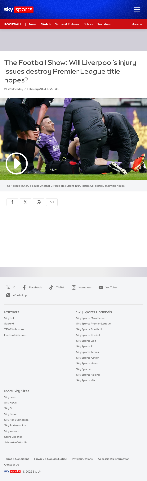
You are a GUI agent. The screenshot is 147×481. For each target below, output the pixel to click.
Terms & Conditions (16, 459)
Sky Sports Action (87, 357)
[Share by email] (52, 202)
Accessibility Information (113, 459)
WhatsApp (20, 295)
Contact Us (11, 464)
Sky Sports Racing (88, 374)
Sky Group (10, 414)
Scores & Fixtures (67, 24)
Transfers (104, 24)
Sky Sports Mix (85, 380)
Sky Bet (9, 318)
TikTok (60, 287)
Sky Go (8, 408)
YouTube (111, 287)
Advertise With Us (15, 442)
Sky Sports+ (83, 369)
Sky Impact (11, 431)
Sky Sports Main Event (90, 318)
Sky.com (10, 397)
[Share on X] (25, 202)
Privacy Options (82, 459)
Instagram (84, 287)
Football (13, 24)
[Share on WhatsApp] (38, 202)
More (135, 24)
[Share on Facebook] (12, 202)
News (33, 24)
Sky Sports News (87, 363)
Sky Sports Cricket (88, 335)
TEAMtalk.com (14, 329)
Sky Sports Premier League (93, 323)
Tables (88, 24)
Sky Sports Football (89, 329)
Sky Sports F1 (84, 346)
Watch (46, 24)
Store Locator (13, 436)
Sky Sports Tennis (87, 352)
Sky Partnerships (15, 425)
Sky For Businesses (16, 419)
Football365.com (15, 335)
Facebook (35, 287)
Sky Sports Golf (86, 340)
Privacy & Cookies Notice (50, 459)
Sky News (10, 402)
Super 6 (9, 323)
